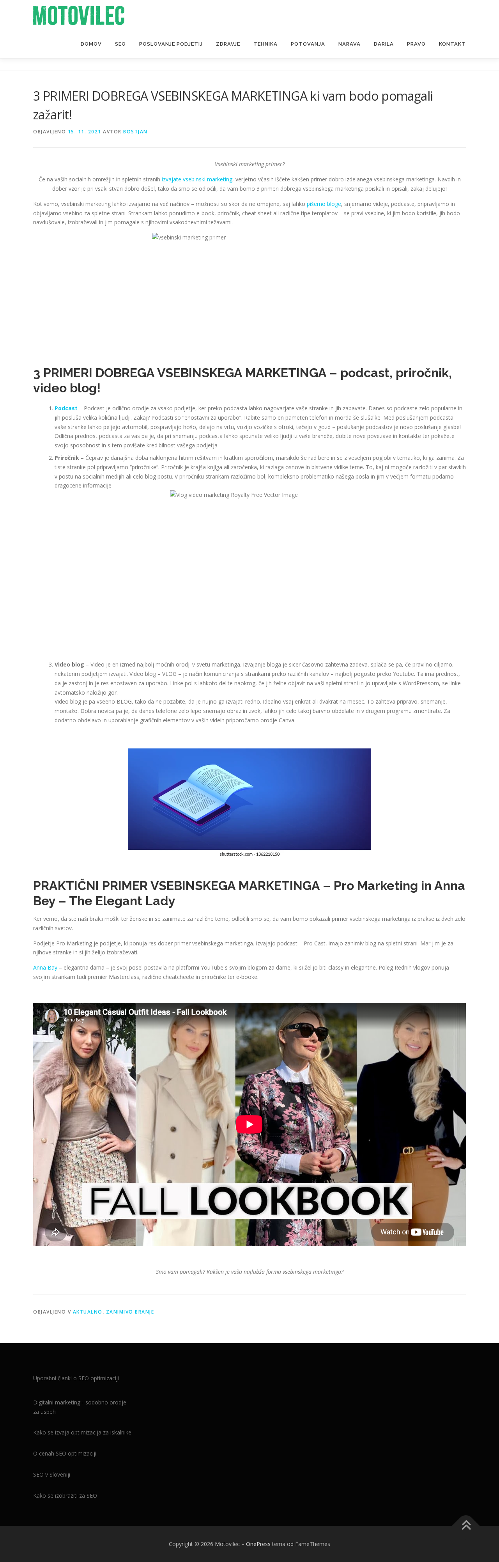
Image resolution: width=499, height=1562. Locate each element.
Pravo (416, 44)
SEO (120, 44)
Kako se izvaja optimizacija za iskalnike (82, 1432)
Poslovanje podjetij (171, 44)
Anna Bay (45, 967)
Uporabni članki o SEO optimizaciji (76, 1378)
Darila (384, 44)
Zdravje (228, 44)
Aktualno (88, 1311)
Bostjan (135, 131)
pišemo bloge (324, 203)
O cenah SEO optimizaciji (64, 1453)
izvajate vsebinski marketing (197, 179)
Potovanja (308, 44)
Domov (91, 44)
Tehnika (265, 44)
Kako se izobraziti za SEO (65, 1495)
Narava (349, 44)
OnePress (258, 1544)
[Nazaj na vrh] (466, 1525)
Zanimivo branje (130, 1311)
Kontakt (452, 44)
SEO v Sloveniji (51, 1474)
